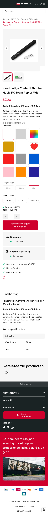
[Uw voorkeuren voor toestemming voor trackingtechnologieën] (44, 510)
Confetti (24, 19)
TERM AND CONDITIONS (30, 502)
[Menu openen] (4, 4)
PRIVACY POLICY (19, 506)
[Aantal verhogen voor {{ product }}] (16, 216)
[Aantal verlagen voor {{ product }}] (5, 216)
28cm (8, 188)
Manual (33, 19)
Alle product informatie (14, 123)
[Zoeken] (5, 11)
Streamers (34, 200)
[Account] (36, 4)
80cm (21, 188)
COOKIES (31, 506)
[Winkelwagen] (44, 4)
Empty (21, 200)
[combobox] (26, 11)
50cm (34, 188)
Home (5, 19)
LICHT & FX (14, 19)
